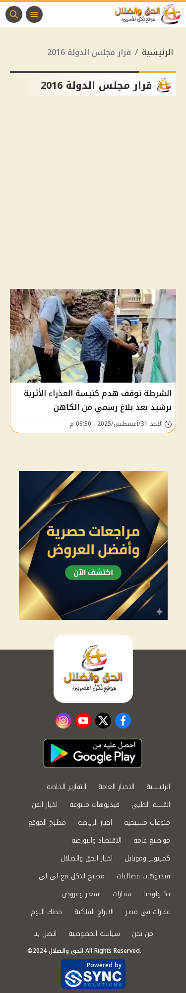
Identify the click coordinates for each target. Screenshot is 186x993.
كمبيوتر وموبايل (147, 858)
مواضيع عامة (151, 840)
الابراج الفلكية (94, 912)
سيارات (122, 894)
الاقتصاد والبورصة (96, 840)
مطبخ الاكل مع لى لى (72, 876)
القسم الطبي (150, 804)
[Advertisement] (93, 196)
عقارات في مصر (147, 912)
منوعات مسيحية (147, 822)
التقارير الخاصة (66, 787)
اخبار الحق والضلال (87, 858)
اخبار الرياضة (95, 822)
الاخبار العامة (116, 787)
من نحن (142, 933)
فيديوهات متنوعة (94, 804)
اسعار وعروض (81, 894)
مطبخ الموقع (47, 822)
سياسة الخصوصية (94, 933)
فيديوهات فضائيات (143, 876)
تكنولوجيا (156, 894)
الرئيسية (157, 52)
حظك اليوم (46, 912)
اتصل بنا (45, 933)
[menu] (34, 14)
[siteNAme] (150, 14)
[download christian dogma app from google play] (92, 753)
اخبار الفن (45, 804)
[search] (14, 14)
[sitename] (93, 668)
